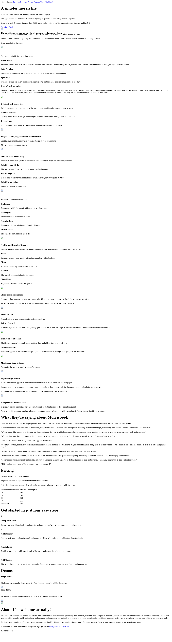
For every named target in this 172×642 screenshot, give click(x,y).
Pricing (30, 2)
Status (31, 39)
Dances (37, 39)
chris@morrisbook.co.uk (59, 626)
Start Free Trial (7, 27)
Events (3, 39)
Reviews (23, 2)
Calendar (16, 39)
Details (9, 39)
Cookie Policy (7, 635)
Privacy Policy (7, 633)
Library (44, 39)
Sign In (51, 2)
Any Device (95, 39)
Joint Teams (59, 39)
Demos (37, 2)
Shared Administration (81, 39)
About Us (44, 2)
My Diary (24, 39)
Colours (68, 39)
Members (51, 39)
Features (16, 2)
